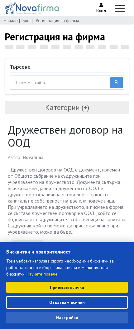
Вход (101, 10)
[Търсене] (116, 82)
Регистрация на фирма (57, 20)
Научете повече (42, 274)
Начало (11, 20)
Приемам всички (67, 287)
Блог (26, 20)
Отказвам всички (67, 302)
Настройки (67, 317)
